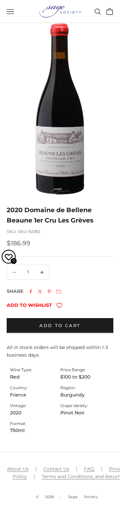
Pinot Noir (72, 413)
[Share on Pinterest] (49, 291)
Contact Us (56, 469)
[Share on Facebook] (30, 291)
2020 (15, 413)
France (18, 395)
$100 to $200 (75, 377)
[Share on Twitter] (40, 291)
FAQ (89, 469)
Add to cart (60, 325)
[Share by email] (58, 291)
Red (15, 377)
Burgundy (72, 395)
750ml (17, 430)
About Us (18, 469)
